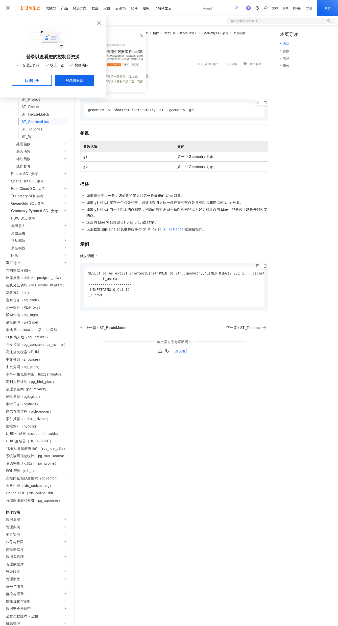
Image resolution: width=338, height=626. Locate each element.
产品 (64, 7)
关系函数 (239, 33)
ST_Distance (173, 228)
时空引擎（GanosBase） (180, 33)
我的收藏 (256, 64)
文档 (275, 8)
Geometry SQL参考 (215, 33)
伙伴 (134, 7)
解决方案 (80, 7)
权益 (95, 7)
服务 (146, 7)
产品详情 (231, 64)
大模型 (51, 7)
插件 (156, 33)
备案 (286, 8)
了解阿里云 (163, 7)
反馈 (182, 351)
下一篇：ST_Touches (243, 327)
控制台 (297, 8)
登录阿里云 (74, 80)
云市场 (120, 7)
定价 (106, 7)
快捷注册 (32, 80)
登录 (327, 8)
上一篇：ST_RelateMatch (106, 327)
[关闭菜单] (8, 8)
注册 (309, 8)
